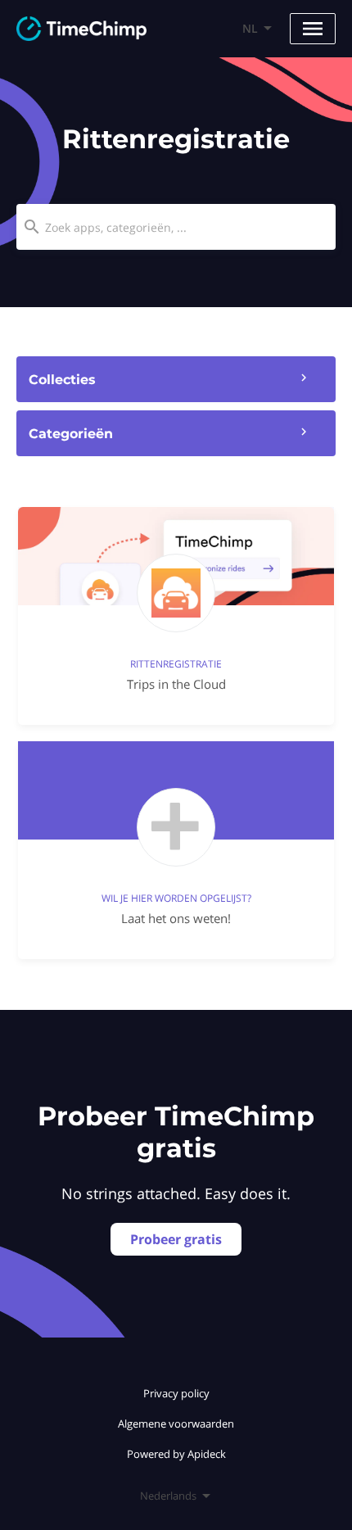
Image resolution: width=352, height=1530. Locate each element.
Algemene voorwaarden (176, 1423)
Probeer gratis (176, 1239)
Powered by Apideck (176, 1453)
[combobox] (176, 227)
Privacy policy (176, 1393)
